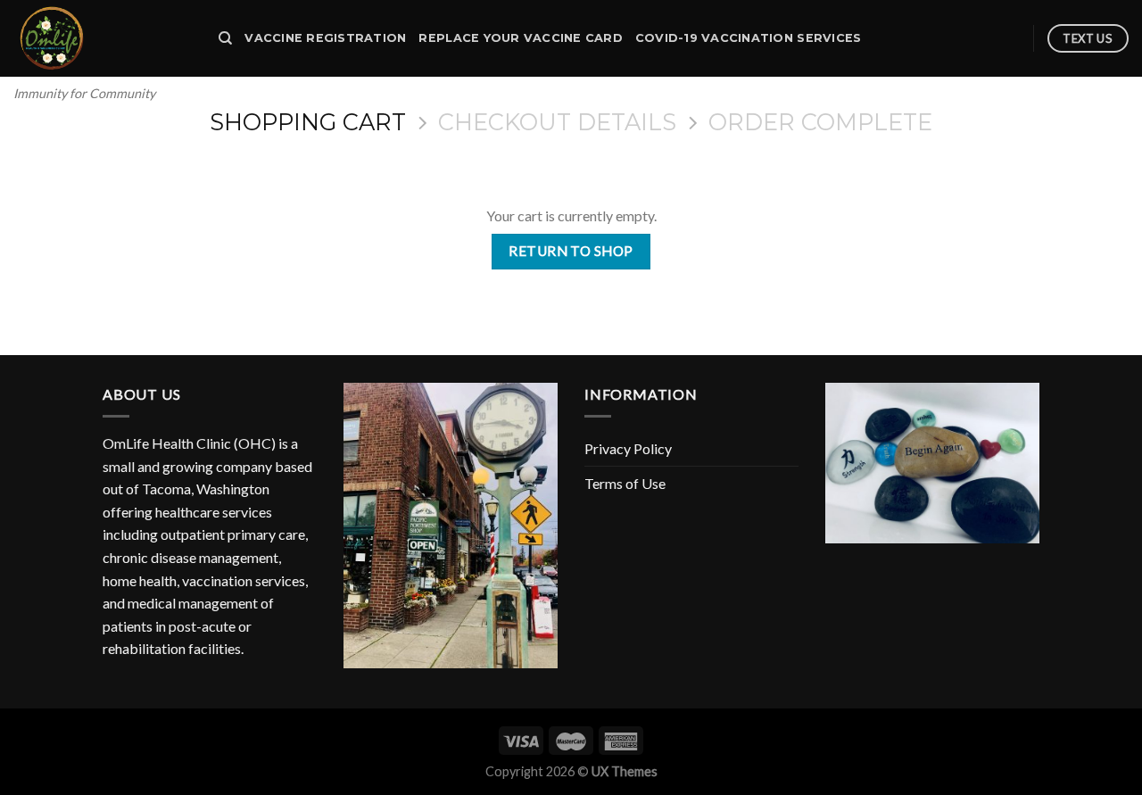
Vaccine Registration (325, 38)
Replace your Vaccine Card (520, 38)
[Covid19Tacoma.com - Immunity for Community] (102, 38)
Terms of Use (625, 483)
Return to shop (571, 251)
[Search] (225, 38)
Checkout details (557, 122)
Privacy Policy (628, 448)
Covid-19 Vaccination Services (748, 38)
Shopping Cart (308, 122)
